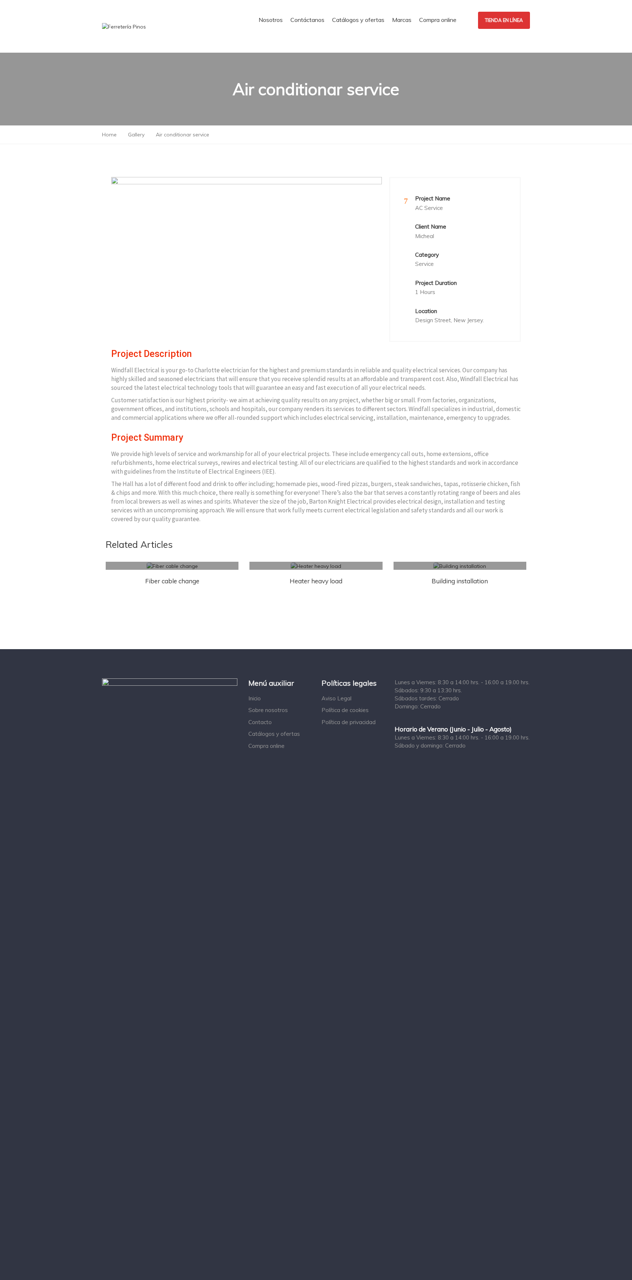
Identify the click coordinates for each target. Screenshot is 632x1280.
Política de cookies (345, 710)
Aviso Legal (336, 698)
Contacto (260, 722)
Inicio (254, 698)
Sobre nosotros (268, 710)
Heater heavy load (316, 581)
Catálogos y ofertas (274, 733)
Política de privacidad (348, 722)
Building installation (460, 581)
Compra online (266, 745)
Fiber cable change (172, 581)
